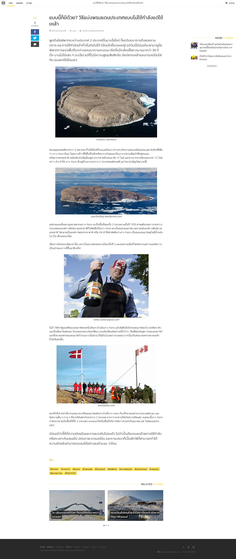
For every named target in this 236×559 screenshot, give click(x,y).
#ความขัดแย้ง (126, 469)
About (94, 547)
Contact (102, 547)
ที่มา (51, 459)
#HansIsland (141, 469)
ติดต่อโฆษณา (212, 66)
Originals (60, 547)
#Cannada (87, 469)
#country (65, 469)
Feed (11, 3)
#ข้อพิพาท (112, 469)
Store (29, 3)
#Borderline (56, 473)
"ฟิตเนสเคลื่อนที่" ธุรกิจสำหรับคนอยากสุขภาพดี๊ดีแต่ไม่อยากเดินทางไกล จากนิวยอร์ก (216, 47)
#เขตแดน (154, 469)
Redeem (85, 547)
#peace (76, 469)
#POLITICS (70, 473)
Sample (77, 547)
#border (54, 469)
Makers (19, 3)
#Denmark (100, 469)
